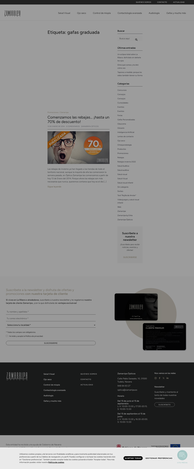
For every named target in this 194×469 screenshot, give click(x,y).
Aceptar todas (133, 458)
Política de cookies (56, 462)
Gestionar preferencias (158, 458)
